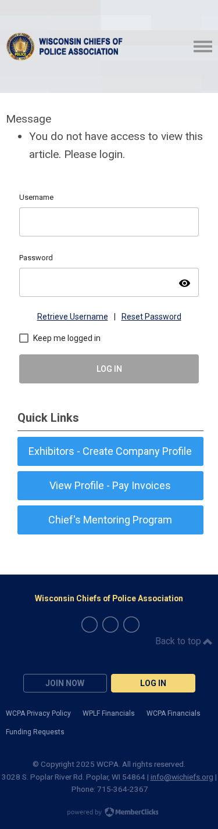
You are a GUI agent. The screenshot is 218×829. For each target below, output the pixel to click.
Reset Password (151, 316)
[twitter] (110, 624)
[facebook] (89, 624)
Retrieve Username (72, 316)
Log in (153, 683)
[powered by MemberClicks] (109, 813)
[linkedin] (131, 624)
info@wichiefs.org (182, 776)
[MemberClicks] (66, 46)
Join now (64, 683)
